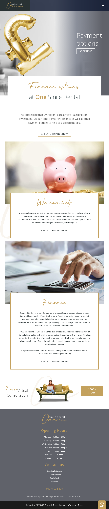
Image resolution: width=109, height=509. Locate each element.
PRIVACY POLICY (33, 497)
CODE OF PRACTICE (75, 497)
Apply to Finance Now (54, 133)
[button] (103, 5)
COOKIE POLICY (45, 497)
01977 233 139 (54, 488)
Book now (85, 51)
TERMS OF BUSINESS (59, 497)
